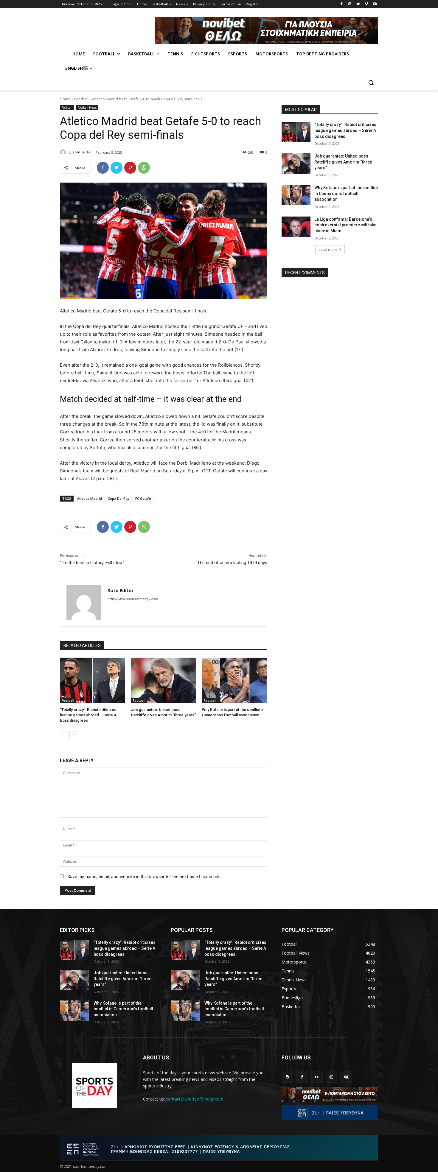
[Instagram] (350, 4)
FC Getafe (143, 498)
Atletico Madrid (89, 498)
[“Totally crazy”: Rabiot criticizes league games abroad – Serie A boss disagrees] (92, 680)
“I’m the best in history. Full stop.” (92, 562)
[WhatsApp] (144, 168)
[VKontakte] (346, 1077)
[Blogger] (287, 1077)
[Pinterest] (130, 168)
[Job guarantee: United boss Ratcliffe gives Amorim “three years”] (163, 680)
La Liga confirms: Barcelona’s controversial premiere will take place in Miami (345, 225)
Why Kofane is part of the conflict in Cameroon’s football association (346, 193)
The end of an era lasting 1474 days (232, 562)
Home (65, 99)
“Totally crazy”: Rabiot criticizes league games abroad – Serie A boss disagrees (88, 715)
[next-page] (73, 735)
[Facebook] (341, 4)
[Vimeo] (366, 4)
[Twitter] (358, 4)
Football (81, 99)
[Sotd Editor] (64, 152)
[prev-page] (63, 735)
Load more (328, 249)
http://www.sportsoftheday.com (133, 599)
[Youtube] (374, 4)
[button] (371, 82)
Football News (87, 107)
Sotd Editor (82, 152)
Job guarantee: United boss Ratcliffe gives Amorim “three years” (343, 162)
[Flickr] (316, 1077)
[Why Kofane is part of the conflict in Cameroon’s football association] (234, 680)
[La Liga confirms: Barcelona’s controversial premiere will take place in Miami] (296, 227)
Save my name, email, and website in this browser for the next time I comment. (144, 876)
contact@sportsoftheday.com (194, 1099)
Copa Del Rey (118, 498)
